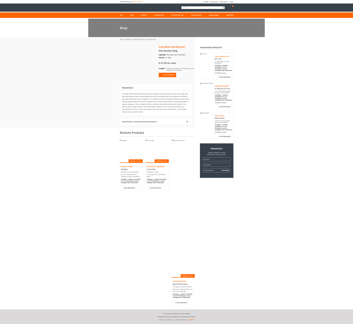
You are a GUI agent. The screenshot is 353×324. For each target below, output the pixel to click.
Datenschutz (170, 320)
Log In (231, 1)
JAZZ (131, 15)
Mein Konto (223, 1)
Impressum (214, 1)
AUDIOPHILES (159, 15)
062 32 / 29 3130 (137, 1)
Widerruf (192, 320)
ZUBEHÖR (229, 15)
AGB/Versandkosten (182, 320)
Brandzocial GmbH (189, 317)
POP (121, 15)
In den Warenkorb (168, 75)
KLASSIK (144, 15)
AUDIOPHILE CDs (177, 15)
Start (121, 39)
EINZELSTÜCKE (196, 15)
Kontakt (206, 1)
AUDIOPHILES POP (138, 39)
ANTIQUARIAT (214, 15)
